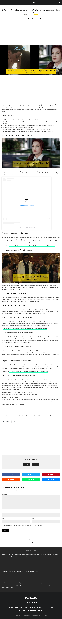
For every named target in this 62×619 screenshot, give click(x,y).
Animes (9, 567)
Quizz (52, 569)
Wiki (38, 571)
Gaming (23, 569)
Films (17, 569)
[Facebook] (23, 602)
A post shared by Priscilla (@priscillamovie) (26, 227)
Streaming (5, 571)
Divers (13, 569)
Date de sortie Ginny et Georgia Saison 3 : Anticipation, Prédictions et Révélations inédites (32, 245)
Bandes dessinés (32, 567)
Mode (28, 569)
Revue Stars (40, 607)
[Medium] (37, 602)
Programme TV (44, 569)
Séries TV (12, 571)
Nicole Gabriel (29, 14)
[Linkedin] (34, 602)
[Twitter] (25, 602)
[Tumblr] (39, 602)
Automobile (22, 567)
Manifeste (32, 607)
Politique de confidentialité (27, 610)
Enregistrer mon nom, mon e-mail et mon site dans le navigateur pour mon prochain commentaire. (23, 525)
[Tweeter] (24, 18)
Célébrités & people (50, 567)
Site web (33, 518)
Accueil (11, 607)
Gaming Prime (49, 607)
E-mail (3, 518)
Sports (57, 569)
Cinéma (36, 14)
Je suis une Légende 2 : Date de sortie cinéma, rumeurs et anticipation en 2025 (28, 371)
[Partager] (20, 18)
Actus (4, 567)
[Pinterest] (27, 602)
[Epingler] (28, 18)
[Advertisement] (31, 35)
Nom (3, 511)
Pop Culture (35, 569)
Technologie (20, 571)
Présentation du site (21, 607)
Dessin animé (5, 569)
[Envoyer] (32, 18)
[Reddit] (30, 602)
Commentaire (5, 494)
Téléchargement (30, 571)
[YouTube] (32, 602)
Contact (40, 610)
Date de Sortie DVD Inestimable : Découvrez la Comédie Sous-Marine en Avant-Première (25, 328)
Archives (15, 567)
